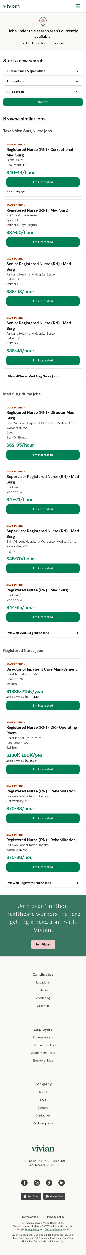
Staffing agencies (43, 1053)
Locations (43, 982)
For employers (43, 1037)
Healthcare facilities (43, 1045)
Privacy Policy (32, 1229)
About (43, 1092)
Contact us (43, 1115)
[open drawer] (78, 6)
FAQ (43, 1100)
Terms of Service (54, 1229)
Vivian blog (43, 998)
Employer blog (43, 1061)
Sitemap (43, 1006)
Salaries (43, 990)
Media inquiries (43, 1123)
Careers (43, 1108)
